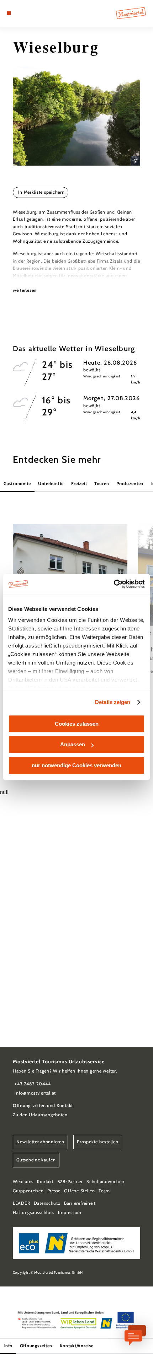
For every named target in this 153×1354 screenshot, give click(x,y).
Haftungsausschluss (33, 1212)
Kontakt (45, 1181)
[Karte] (20, 13)
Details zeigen (112, 702)
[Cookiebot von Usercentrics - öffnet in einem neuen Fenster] (114, 584)
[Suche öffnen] (31, 13)
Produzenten (129, 483)
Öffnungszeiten (36, 1345)
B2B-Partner (70, 1181)
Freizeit (79, 483)
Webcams (23, 1181)
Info (8, 1345)
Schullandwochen (105, 1181)
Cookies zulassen (77, 724)
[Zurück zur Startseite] (131, 13)
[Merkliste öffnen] (25, 13)
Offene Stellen (79, 1190)
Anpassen (72, 744)
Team (104, 1190)
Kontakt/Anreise (77, 1345)
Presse (53, 1190)
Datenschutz (47, 1203)
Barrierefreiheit (80, 1203)
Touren (101, 483)
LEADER (21, 1203)
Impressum (69, 1212)
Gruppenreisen (28, 1190)
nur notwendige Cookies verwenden (76, 765)
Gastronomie (17, 483)
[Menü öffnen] (9, 13)
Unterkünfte (51, 483)
